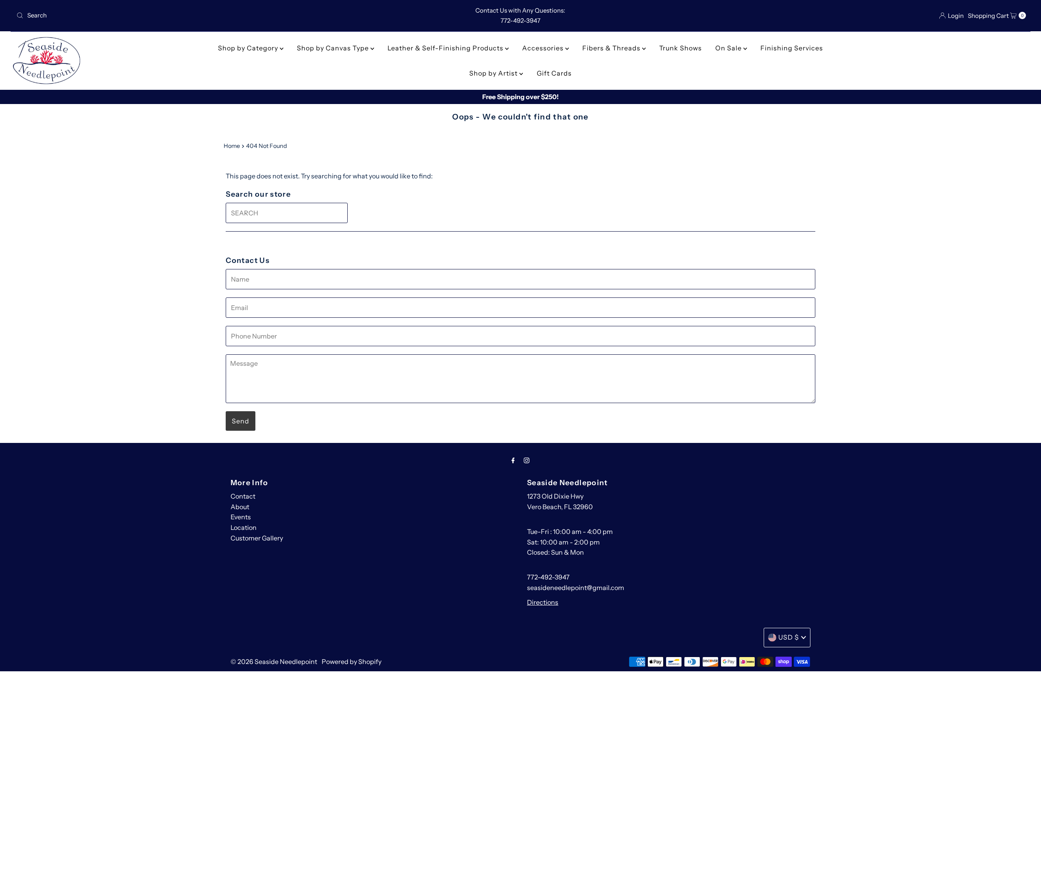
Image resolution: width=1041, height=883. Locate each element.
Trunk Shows (680, 48)
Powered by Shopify (351, 661)
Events (241, 517)
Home (232, 146)
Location (244, 527)
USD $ (788, 637)
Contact (243, 496)
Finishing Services (791, 48)
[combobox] (180, 15)
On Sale (729, 48)
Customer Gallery (257, 538)
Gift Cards (554, 73)
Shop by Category (249, 48)
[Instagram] (526, 460)
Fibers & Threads (612, 48)
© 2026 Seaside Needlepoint (274, 661)
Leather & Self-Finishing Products (446, 48)
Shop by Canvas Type (333, 48)
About (240, 507)
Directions (542, 602)
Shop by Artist (494, 73)
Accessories (543, 48)
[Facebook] (513, 460)
